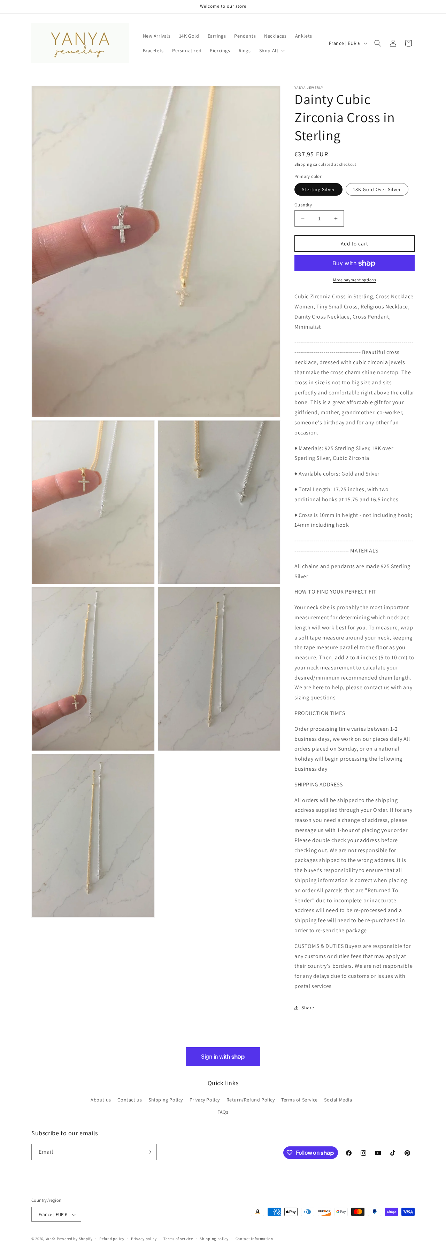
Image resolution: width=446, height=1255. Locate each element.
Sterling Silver (318, 189)
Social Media (338, 1100)
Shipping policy (214, 1238)
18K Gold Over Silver (377, 189)
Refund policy (111, 1238)
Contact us (129, 1100)
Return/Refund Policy (250, 1100)
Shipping (303, 164)
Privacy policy (144, 1238)
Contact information (254, 1238)
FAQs (222, 1112)
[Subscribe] (148, 1152)
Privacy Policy (205, 1100)
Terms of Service (299, 1100)
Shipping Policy (165, 1100)
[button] (271, 50)
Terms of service (178, 1238)
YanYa (51, 1239)
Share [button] (307, 1007)
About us (101, 1100)
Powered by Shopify (75, 1239)
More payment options (354, 280)
